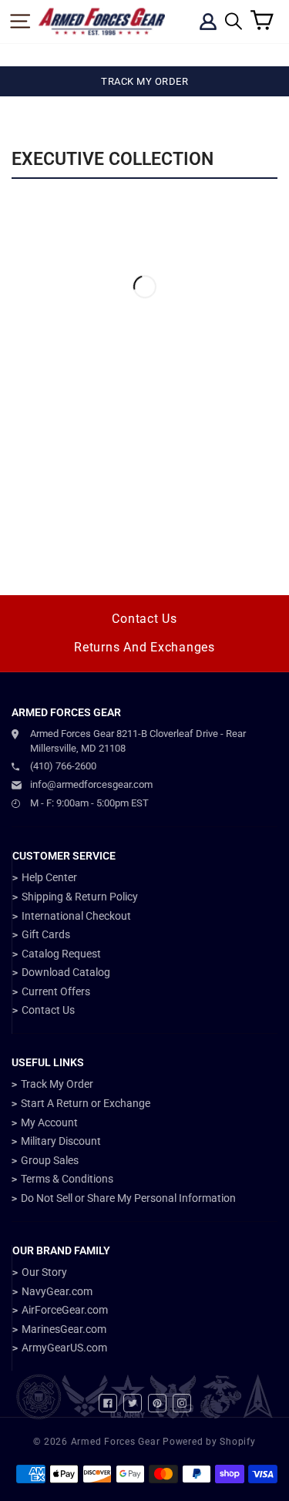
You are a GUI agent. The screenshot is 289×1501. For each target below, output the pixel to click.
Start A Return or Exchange (85, 1103)
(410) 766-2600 (63, 766)
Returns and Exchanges (144, 647)
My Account (49, 1122)
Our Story (44, 1272)
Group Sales (50, 1160)
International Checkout (76, 916)
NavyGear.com (57, 1291)
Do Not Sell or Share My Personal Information (128, 1198)
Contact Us (144, 618)
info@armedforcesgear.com (91, 784)
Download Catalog (66, 972)
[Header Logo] (102, 21)
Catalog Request (61, 953)
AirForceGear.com (65, 1310)
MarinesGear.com (64, 1329)
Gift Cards (46, 934)
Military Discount (61, 1141)
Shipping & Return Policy (80, 896)
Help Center (49, 877)
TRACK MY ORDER (144, 81)
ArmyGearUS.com (64, 1347)
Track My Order (57, 1084)
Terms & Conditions (67, 1179)
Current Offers (56, 991)
